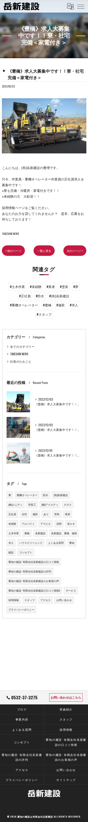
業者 (67, 514)
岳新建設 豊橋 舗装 (64, 533)
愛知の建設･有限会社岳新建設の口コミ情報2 (34, 590)
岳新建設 (40, 533)
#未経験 (36, 286)
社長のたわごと (20, 361)
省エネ (71, 523)
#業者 (50, 286)
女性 (24, 514)
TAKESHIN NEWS (10, 234)
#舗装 (60, 305)
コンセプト (25, 552)
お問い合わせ (64, 600)
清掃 (58, 523)
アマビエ (45, 523)
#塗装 (64, 286)
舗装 (35, 514)
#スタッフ (44, 314)
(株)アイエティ (50, 504)
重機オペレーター (27, 495)
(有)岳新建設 (61, 495)
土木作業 (13, 533)
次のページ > (75, 250)
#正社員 (25, 296)
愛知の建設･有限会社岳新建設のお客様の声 (33, 581)
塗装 (56, 514)
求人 (11, 543)
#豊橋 (47, 305)
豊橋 (27, 533)
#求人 (74, 305)
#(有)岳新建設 (59, 296)
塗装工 (32, 504)
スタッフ (29, 600)
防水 (45, 495)
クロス (68, 504)
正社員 (12, 514)
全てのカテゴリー (22, 346)
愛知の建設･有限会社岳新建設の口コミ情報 (33, 562)
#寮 (75, 286)
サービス (71, 590)
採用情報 (13, 600)
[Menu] (81, 6)
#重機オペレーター (24, 305)
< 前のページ (13, 250)
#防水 (40, 296)
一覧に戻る (44, 250)
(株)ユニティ (15, 504)
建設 (11, 552)
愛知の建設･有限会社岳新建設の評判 (29, 571)
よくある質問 (56, 543)
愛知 (71, 543)
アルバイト (28, 523)
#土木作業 (17, 286)
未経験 (12, 523)
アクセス (45, 600)
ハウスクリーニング (30, 543)
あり (46, 514)
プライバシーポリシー (21, 609)
